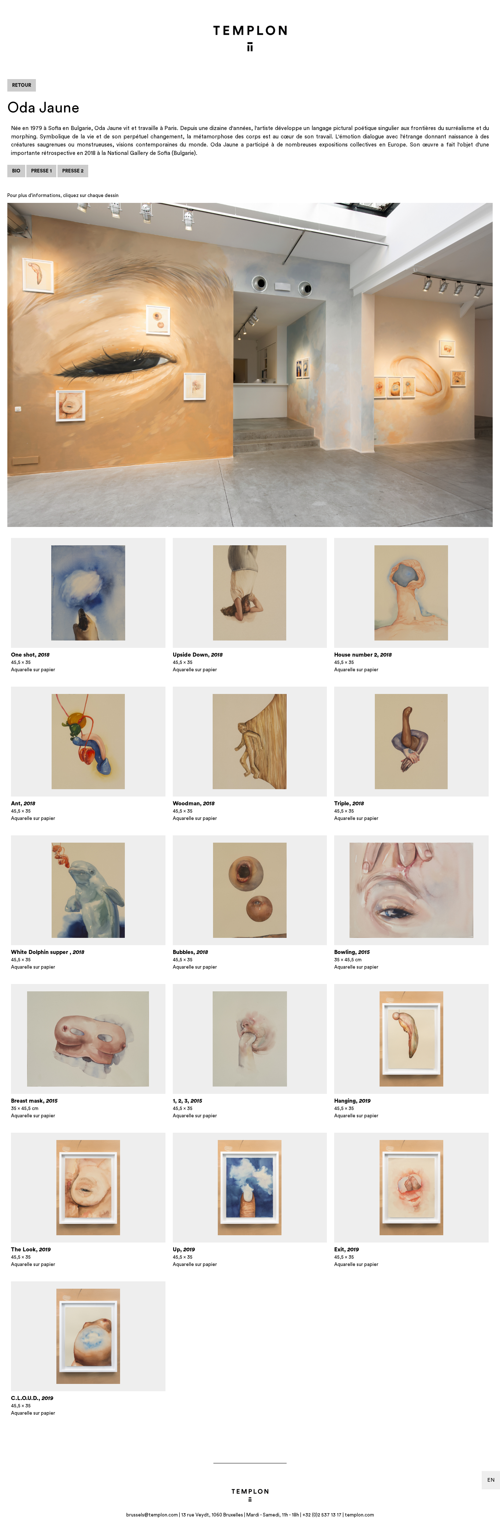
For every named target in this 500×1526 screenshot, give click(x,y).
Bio (16, 170)
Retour (21, 85)
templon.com (359, 1514)
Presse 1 (41, 170)
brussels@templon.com (152, 1514)
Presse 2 (72, 170)
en (491, 1480)
